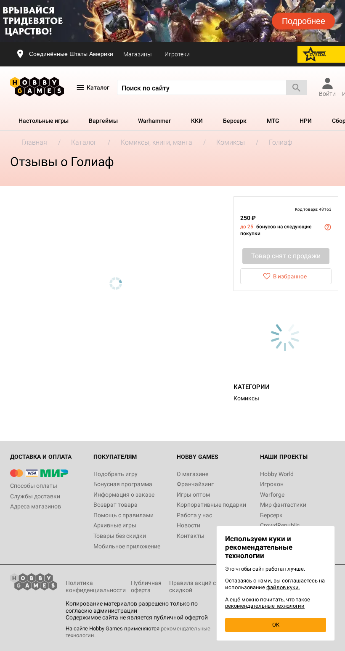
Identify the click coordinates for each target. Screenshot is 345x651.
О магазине (192, 474)
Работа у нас (194, 515)
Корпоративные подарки (211, 504)
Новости (188, 525)
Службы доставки (35, 496)
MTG (273, 120)
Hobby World (277, 474)
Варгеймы (103, 120)
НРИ (306, 120)
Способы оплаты (33, 485)
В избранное (290, 276)
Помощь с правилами (123, 515)
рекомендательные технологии (265, 606)
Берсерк (235, 120)
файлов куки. (283, 587)
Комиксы (246, 398)
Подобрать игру (115, 474)
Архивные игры (114, 525)
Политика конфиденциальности (96, 586)
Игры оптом (193, 494)
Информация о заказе (123, 494)
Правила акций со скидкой (194, 586)
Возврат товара (115, 504)
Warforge (272, 494)
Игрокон (272, 484)
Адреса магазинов (35, 506)
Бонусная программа (122, 484)
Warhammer (154, 120)
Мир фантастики (283, 504)
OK (275, 625)
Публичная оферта (146, 586)
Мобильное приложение (126, 546)
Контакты (190, 535)
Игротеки (177, 54)
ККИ (197, 120)
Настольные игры (44, 120)
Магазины (137, 54)
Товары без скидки (119, 535)
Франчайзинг (195, 484)
